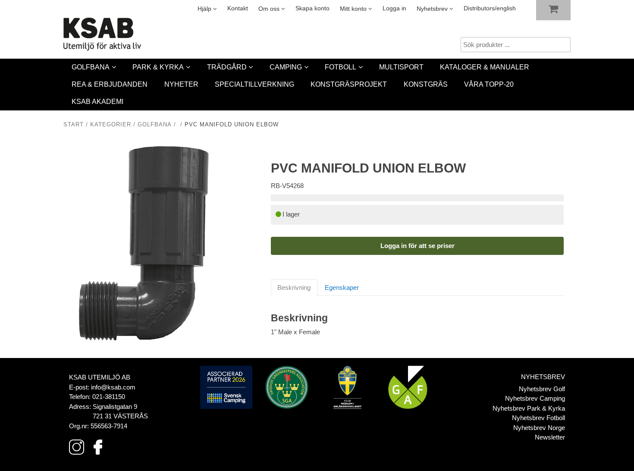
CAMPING (286, 67)
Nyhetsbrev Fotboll (538, 417)
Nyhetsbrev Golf (542, 388)
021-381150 (108, 396)
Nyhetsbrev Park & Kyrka (529, 408)
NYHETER (181, 84)
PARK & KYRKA (158, 67)
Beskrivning (294, 287)
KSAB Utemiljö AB (99, 377)
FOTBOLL (340, 67)
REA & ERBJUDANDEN (110, 84)
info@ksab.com (113, 387)
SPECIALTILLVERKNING (254, 84)
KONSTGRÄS (426, 84)
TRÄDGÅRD (227, 67)
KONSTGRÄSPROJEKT (349, 84)
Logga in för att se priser (417, 245)
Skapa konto (312, 8)
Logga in (394, 8)
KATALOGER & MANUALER (484, 67)
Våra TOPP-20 (489, 84)
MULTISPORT (401, 67)
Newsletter (550, 437)
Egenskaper (342, 287)
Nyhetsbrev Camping (535, 398)
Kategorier (110, 125)
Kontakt (237, 8)
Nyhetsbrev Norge (539, 427)
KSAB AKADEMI (97, 101)
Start (73, 125)
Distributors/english (490, 8)
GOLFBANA (91, 67)
